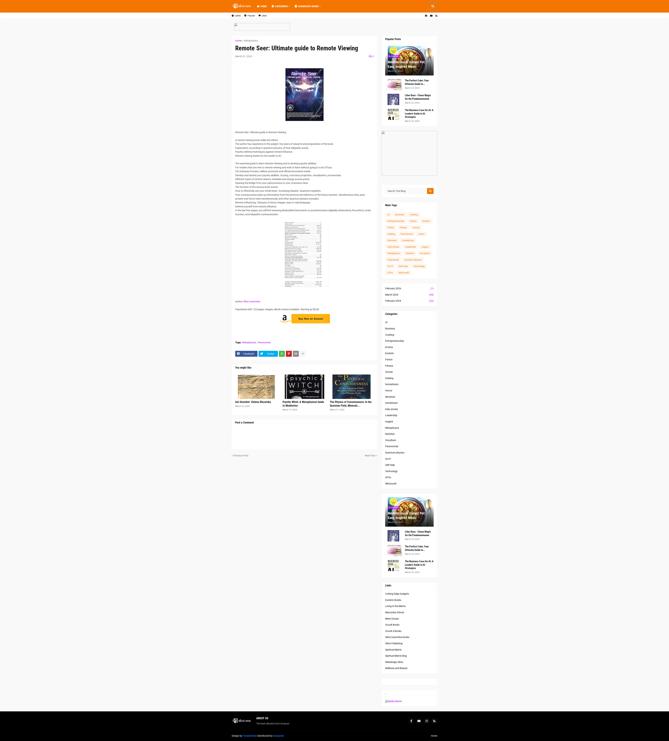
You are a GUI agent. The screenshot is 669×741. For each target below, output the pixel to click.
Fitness (403, 227)
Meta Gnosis (392, 618)
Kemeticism (408, 240)
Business (399, 214)
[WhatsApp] (282, 354)
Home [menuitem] (264, 6)
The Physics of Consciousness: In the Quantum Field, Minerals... (351, 403)
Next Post (370, 455)
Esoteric (426, 221)
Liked (264, 15)
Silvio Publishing (394, 643)
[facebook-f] (411, 721)
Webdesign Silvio (394, 662)
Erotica (413, 221)
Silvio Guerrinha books (397, 637)
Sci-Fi (390, 266)
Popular (251, 15)
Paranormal (264, 342)
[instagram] (427, 721)
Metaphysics (251, 40)
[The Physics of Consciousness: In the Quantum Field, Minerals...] (352, 387)
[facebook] (426, 16)
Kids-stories (393, 247)
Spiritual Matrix (393, 649)
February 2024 (409, 300)
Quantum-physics (413, 259)
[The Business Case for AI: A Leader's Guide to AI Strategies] (394, 114)
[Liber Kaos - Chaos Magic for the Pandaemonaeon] (394, 99)
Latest (238, 15)
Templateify (249, 735)
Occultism (425, 253)
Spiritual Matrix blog (396, 655)
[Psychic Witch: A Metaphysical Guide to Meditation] (304, 387)
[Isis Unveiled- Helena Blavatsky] (257, 387)
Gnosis (416, 227)
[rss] (436, 16)
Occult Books (392, 624)
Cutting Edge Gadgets (397, 593)
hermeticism (407, 234)
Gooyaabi (278, 735)
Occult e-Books (393, 631)
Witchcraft (403, 272)
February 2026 (409, 288)
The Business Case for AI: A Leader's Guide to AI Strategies (419, 114)
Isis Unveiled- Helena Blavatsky (253, 402)
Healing (391, 234)
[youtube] (431, 16)
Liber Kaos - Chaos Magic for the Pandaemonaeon (418, 97)
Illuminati (392, 240)
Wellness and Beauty (396, 668)
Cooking (414, 214)
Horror (421, 234)
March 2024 (409, 294)
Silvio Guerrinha (251, 301)
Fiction (390, 227)
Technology (419, 266)
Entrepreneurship (395, 221)
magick (425, 247)
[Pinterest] (289, 354)
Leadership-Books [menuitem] (308, 6)
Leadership (410, 247)
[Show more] (303, 354)
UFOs (390, 272)
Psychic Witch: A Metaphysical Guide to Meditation (303, 403)
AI (388, 214)
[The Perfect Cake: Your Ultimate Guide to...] (394, 84)
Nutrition (410, 253)
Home (238, 40)
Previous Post (240, 455)
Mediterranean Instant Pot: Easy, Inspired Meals (406, 64)
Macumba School (394, 612)
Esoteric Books (393, 600)
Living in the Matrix (395, 606)
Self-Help (403, 266)
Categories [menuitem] (281, 6)
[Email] (296, 354)
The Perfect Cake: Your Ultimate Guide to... (417, 82)
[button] (432, 6)
